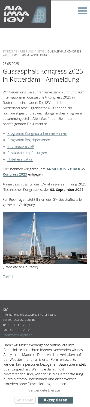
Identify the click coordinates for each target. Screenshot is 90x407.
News (41, 51)
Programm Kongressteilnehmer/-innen (37, 133)
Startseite (10, 51)
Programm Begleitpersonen (28, 139)
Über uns (27, 51)
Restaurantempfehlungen (27, 152)
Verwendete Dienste (44, 390)
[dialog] (45, 372)
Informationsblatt (20, 146)
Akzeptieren (55, 400)
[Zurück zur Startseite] (25, 13)
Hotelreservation (20, 159)
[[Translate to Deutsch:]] (45, 237)
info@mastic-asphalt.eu (18, 335)
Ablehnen (25, 400)
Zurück (8, 276)
